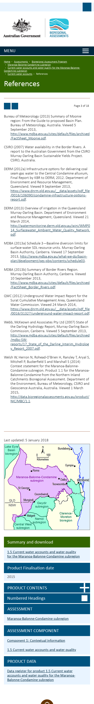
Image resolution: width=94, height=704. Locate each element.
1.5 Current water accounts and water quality (41, 649)
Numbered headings (26, 598)
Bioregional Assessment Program (49, 62)
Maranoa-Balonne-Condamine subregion (29, 65)
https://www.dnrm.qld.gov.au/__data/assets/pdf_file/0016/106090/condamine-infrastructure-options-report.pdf (50, 195)
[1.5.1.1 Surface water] (7, 106)
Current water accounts (20, 74)
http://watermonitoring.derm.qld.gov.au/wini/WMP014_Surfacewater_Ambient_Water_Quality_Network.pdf (50, 230)
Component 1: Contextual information (36, 640)
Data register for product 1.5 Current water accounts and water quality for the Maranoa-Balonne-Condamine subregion (41, 675)
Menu (10, 50)
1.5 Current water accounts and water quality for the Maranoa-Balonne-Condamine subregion (43, 554)
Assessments (21, 62)
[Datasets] (15, 106)
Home (7, 62)
